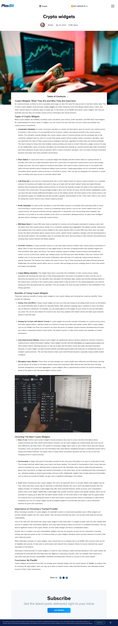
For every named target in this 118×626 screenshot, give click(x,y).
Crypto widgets (49, 107)
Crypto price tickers (75, 168)
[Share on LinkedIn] (60, 578)
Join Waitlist (59, 610)
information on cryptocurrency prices (87, 343)
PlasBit (91, 563)
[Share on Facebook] (67, 578)
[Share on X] (64, 578)
